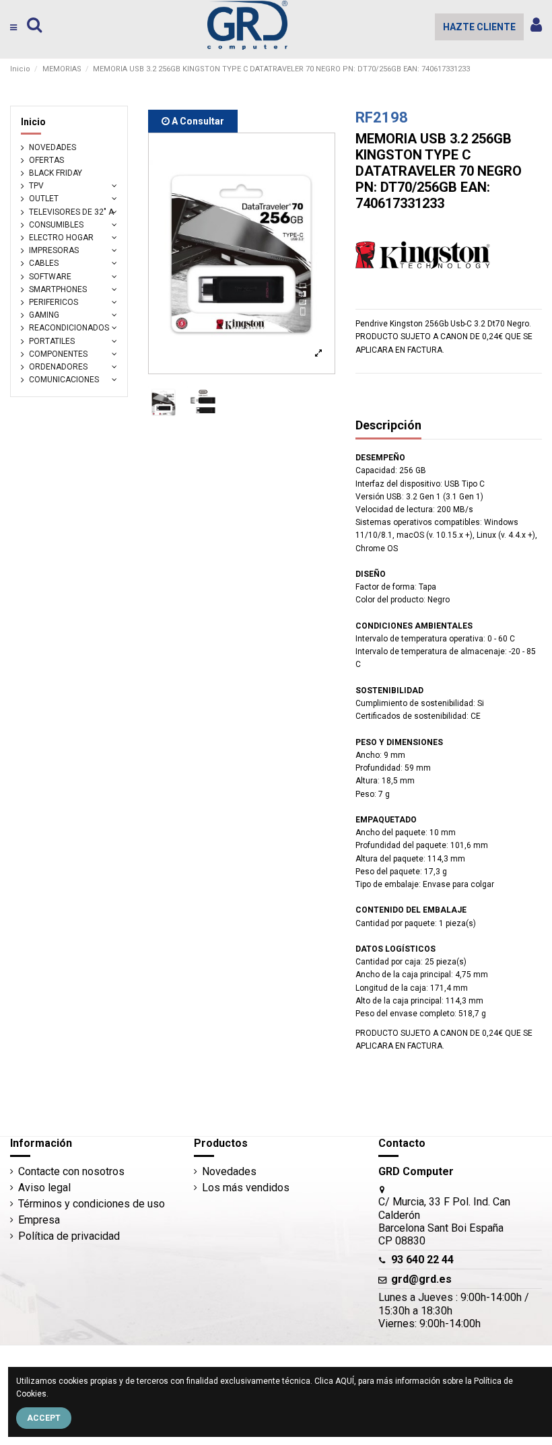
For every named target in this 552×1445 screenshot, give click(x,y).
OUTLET (44, 198)
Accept (44, 1418)
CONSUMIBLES (56, 225)
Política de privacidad (69, 1236)
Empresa (39, 1219)
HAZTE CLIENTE (479, 27)
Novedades (229, 1171)
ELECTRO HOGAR (61, 237)
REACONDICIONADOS (69, 327)
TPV (36, 185)
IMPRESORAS (54, 250)
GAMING (44, 315)
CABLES (44, 263)
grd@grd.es (421, 1279)
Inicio (33, 121)
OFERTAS (46, 160)
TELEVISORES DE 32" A (71, 212)
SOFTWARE (50, 276)
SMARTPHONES (58, 289)
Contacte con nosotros (71, 1171)
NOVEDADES (52, 147)
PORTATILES (52, 341)
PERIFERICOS (53, 302)
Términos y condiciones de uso (91, 1203)
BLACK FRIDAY (55, 173)
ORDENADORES (58, 367)
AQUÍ (344, 1381)
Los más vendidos (245, 1187)
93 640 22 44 (422, 1259)
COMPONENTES (58, 354)
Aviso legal (44, 1187)
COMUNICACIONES (64, 379)
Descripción (388, 425)
